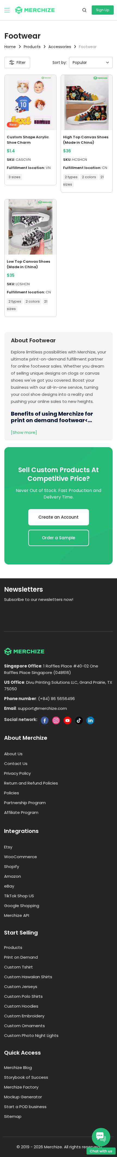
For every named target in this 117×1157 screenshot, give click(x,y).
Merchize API (16, 915)
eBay (9, 886)
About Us (13, 754)
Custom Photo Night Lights (31, 1035)
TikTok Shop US (19, 896)
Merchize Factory (21, 1087)
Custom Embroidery (24, 1016)
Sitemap (12, 1116)
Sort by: (60, 62)
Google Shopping (21, 905)
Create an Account (58, 517)
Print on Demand (21, 957)
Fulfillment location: (26, 167)
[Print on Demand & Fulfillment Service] (35, 10)
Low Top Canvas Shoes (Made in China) (28, 264)
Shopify (11, 866)
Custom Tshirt (18, 967)
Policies (11, 793)
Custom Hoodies (21, 1006)
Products (13, 947)
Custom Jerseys (20, 986)
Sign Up (102, 9)
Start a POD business (25, 1106)
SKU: (11, 159)
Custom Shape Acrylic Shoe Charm (28, 139)
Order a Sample (58, 538)
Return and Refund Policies (31, 783)
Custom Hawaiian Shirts (28, 977)
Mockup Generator (23, 1097)
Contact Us (15, 763)
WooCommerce (20, 857)
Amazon (12, 876)
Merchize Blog (18, 1067)
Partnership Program (25, 802)
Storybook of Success (26, 1077)
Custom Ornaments (24, 1026)
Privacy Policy (17, 773)
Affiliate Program (21, 812)
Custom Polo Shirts (23, 996)
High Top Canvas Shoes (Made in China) (85, 139)
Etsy (8, 847)
